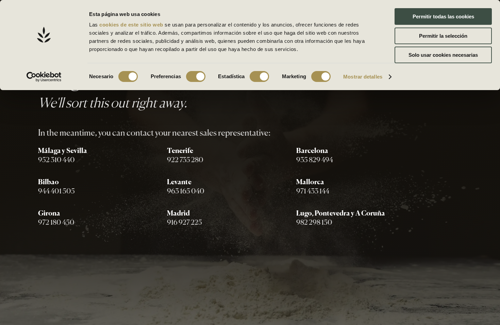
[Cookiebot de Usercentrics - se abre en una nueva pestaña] (44, 77)
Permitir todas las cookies (443, 16)
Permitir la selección (443, 36)
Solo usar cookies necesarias (443, 55)
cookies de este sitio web (132, 25)
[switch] (195, 76)
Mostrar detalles (362, 77)
